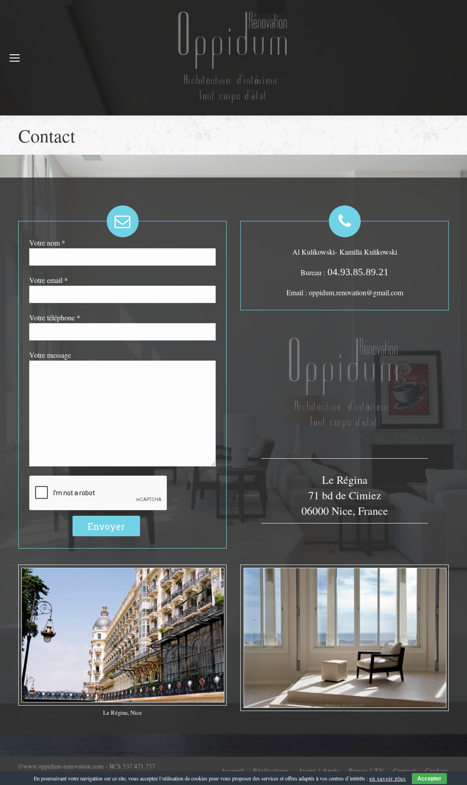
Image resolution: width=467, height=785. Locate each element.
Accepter (429, 778)
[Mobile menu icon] (14, 57)
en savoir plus (387, 778)
